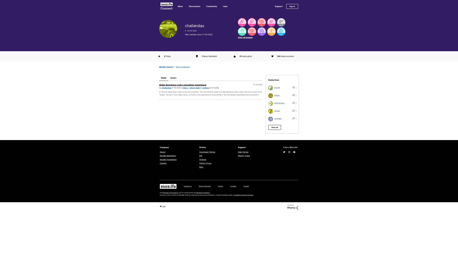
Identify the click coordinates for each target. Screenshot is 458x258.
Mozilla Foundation (168, 159)
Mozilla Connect (166, 6)
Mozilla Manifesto (168, 156)
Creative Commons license (243, 195)
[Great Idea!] (271, 31)
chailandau (167, 88)
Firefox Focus (205, 163)
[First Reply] (281, 22)
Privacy (220, 186)
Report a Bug (244, 156)
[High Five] (261, 22)
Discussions (194, 6)
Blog (201, 167)
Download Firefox (207, 152)
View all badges (245, 37)
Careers (163, 163)
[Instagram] (289, 152)
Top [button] (163, 206)
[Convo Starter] (261, 31)
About (162, 152)
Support (279, 6)
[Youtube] (294, 152)
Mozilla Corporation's (170, 193)
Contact (246, 186)
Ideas (180, 6)
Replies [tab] (173, 78)
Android (202, 159)
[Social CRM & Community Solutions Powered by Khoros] (292, 207)
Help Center (243, 152)
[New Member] (281, 31)
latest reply (195, 88)
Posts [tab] (163, 78)
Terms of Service (205, 186)
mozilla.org (188, 186)
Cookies (233, 186)
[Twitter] (284, 152)
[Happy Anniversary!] (242, 22)
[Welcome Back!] (242, 31)
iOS (200, 156)
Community (211, 6)
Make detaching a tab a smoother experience (182, 84)
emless (206, 88)
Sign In (292, 6)
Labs (225, 6)
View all (274, 127)
